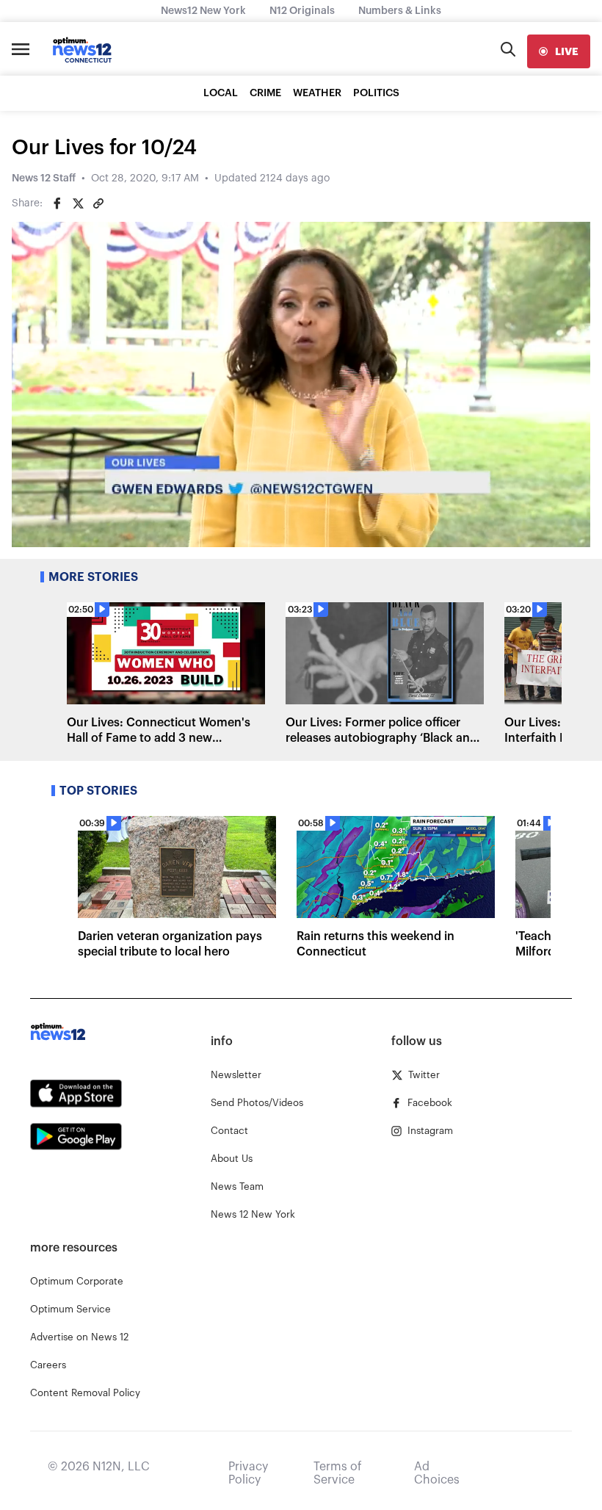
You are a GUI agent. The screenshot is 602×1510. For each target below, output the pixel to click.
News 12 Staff (44, 178)
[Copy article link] (98, 203)
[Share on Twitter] (78, 203)
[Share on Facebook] (57, 203)
